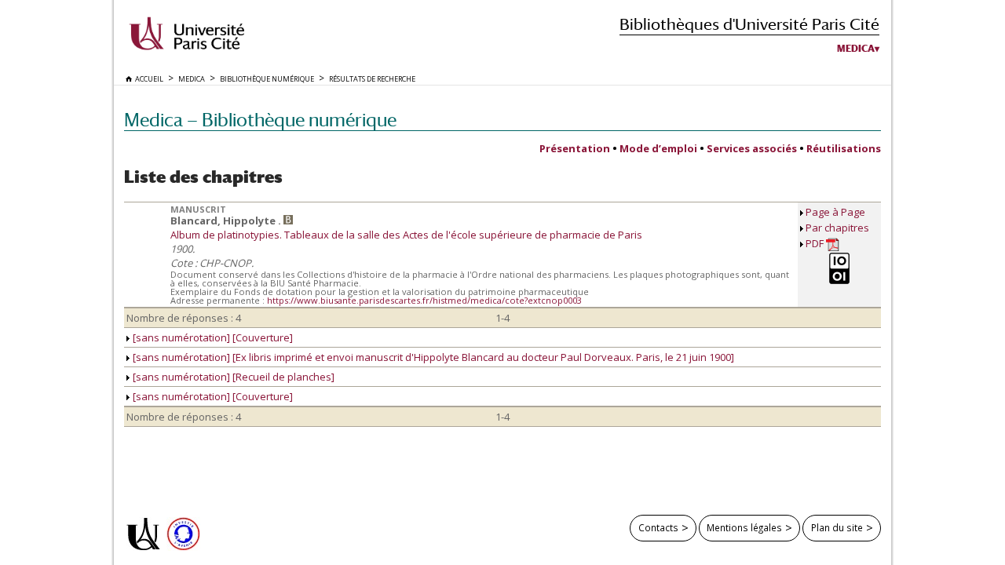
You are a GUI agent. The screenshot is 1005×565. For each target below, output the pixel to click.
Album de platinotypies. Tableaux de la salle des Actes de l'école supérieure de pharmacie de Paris (406, 235)
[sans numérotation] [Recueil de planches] (232, 377)
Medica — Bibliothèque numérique (260, 119)
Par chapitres (837, 228)
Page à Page (835, 212)
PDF (816, 243)
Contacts (658, 527)
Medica (856, 48)
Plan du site (837, 527)
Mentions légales (744, 527)
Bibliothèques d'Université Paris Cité (749, 24)
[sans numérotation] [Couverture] (211, 337)
